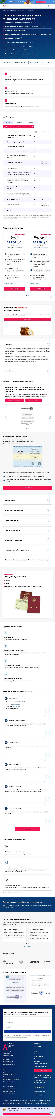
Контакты (36, 1059)
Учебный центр (6, 10)
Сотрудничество (38, 1056)
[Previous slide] (5, 417)
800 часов (19, 122)
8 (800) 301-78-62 (27, 6)
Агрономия (27, 10)
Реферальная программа (40, 1066)
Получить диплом (27, 487)
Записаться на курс (14, 288)
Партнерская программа (40, 1063)
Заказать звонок (43, 1070)
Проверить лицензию (14, 400)
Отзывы (36, 1051)
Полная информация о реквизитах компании (9, 1092)
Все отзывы (27, 946)
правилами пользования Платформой (42, 1035)
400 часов (8, 122)
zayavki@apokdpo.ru (15, 704)
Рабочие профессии (8, 1081)
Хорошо (27, 1113)
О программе (7, 62)
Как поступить (34, 62)
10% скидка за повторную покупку (14, 852)
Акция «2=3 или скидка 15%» (12, 885)
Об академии (37, 1046)
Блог (35, 1049)
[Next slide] (50, 296)
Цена (43, 62)
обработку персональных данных (26, 1035)
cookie (20, 1108)
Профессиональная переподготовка (17, 10)
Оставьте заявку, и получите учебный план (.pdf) (20, 127)
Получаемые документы (20, 62)
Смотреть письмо (15, 980)
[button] (26, 295)
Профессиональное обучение (11, 1079)
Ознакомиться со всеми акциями (12, 892)
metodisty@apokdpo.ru (9, 1064)
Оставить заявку (27, 319)
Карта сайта (37, 1061)
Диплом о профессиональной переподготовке (31, 26)
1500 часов (31, 122)
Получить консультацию (27, 1031)
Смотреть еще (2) (9, 283)
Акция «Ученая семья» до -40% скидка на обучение (19, 868)
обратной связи (16, 706)
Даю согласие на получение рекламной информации (16, 1037)
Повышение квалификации (10, 1077)
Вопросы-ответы (38, 1054)
